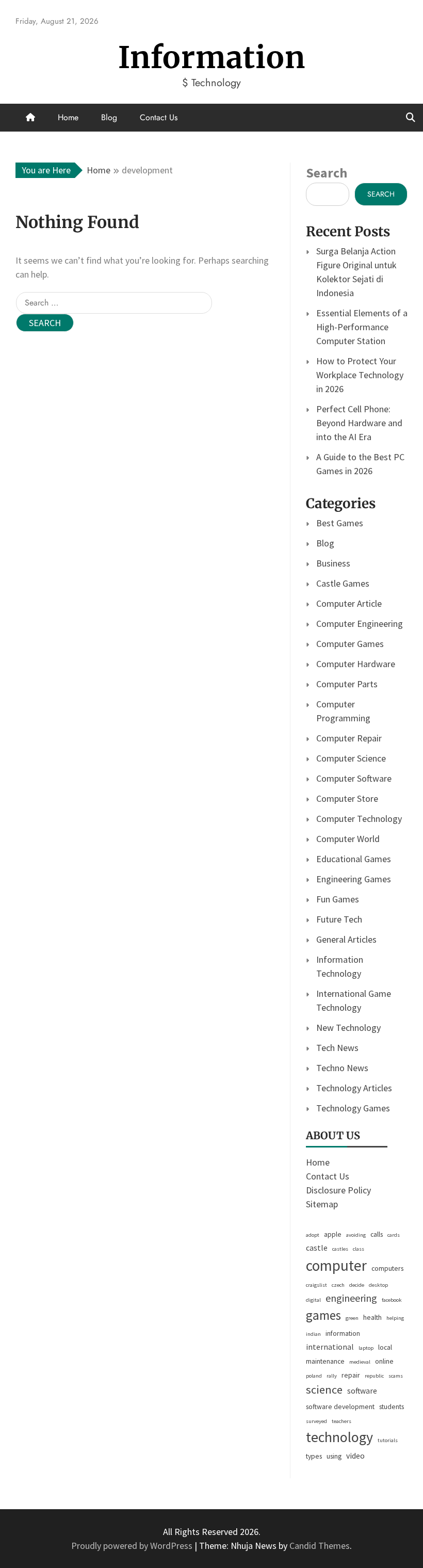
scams (395, 1375)
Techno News (342, 1068)
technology (339, 1437)
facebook (392, 1300)
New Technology (348, 1027)
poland (314, 1375)
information (343, 1333)
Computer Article (349, 603)
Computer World (348, 839)
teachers (341, 1421)
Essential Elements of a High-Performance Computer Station (362, 327)
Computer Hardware (355, 664)
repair (350, 1375)
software (362, 1391)
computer (336, 1265)
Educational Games (353, 859)
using (334, 1456)
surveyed (316, 1421)
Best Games (339, 523)
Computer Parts (347, 684)
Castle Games (342, 583)
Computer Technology (359, 819)
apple (332, 1234)
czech (338, 1285)
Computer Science (351, 758)
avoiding (356, 1235)
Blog (109, 117)
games (323, 1315)
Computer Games (350, 644)
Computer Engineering (359, 623)
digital (313, 1300)
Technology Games (353, 1108)
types (314, 1456)
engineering (351, 1297)
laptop (366, 1348)
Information (211, 57)
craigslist (316, 1285)
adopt (312, 1235)
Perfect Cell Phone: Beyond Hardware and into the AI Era (359, 423)
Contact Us (158, 117)
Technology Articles (354, 1088)
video (355, 1456)
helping (395, 1318)
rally (332, 1375)
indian (313, 1334)
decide (356, 1285)
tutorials (388, 1440)
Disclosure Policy (338, 1190)
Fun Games (337, 899)
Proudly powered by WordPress (132, 1545)
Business (333, 563)
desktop (378, 1285)
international (330, 1347)
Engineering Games (353, 879)
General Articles (346, 939)
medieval (359, 1362)
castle (317, 1248)
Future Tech (339, 919)
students (391, 1406)
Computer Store (347, 798)
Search (326, 172)
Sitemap (322, 1204)
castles (340, 1249)
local (385, 1347)
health (372, 1317)
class (358, 1249)
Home (68, 117)
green (352, 1318)
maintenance (325, 1361)
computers (387, 1268)
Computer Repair (349, 738)
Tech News (337, 1048)
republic (374, 1375)
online (384, 1361)
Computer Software (354, 778)
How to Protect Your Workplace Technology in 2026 (359, 375)
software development (340, 1406)
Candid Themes (319, 1545)
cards (393, 1235)
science (324, 1389)
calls (376, 1234)
